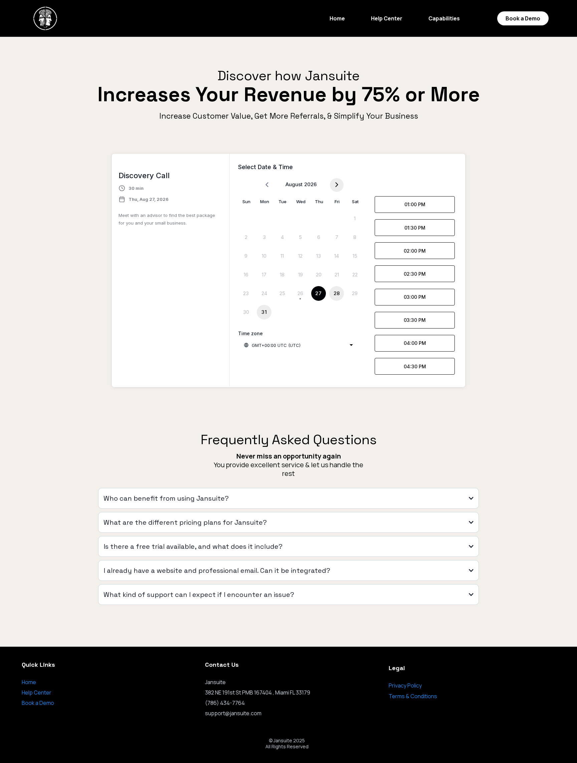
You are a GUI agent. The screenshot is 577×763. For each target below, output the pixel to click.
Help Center (386, 18)
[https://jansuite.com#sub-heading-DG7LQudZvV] (45, 18)
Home (337, 18)
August (294, 184)
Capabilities (444, 18)
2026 (310, 184)
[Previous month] (267, 185)
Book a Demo (38, 703)
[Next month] (337, 185)
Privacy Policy (405, 685)
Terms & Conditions (413, 696)
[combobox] (298, 345)
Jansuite (282, 740)
